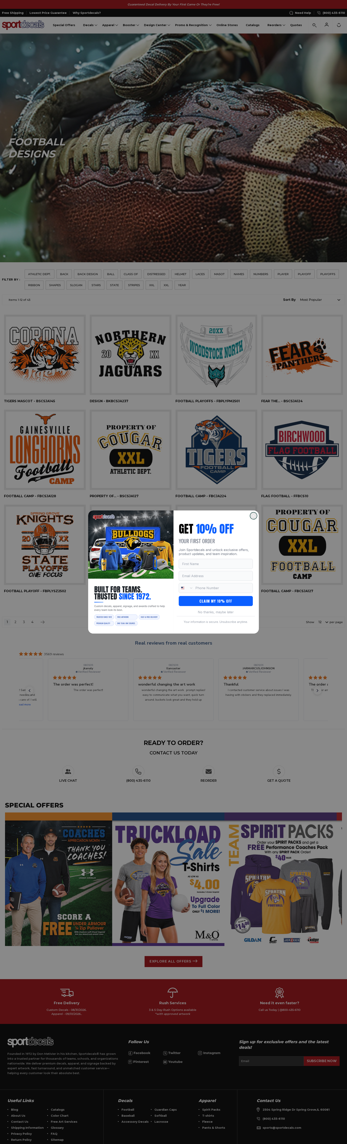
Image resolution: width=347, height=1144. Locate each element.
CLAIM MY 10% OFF (215, 601)
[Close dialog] (253, 515)
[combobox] (186, 588)
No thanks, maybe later (216, 612)
